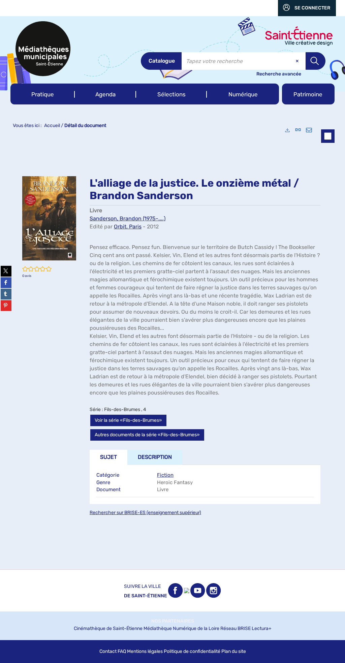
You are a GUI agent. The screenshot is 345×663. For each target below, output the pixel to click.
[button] (42, 94)
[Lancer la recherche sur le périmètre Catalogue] (315, 61)
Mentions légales (145, 651)
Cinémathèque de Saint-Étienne (108, 628)
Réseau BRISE (235, 628)
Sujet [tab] (108, 457)
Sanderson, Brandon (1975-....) (127, 218)
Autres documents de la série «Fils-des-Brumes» (147, 435)
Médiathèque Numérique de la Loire (181, 628)
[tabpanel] (172, 345)
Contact (108, 651)
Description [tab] (155, 457)
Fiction (165, 475)
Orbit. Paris (128, 226)
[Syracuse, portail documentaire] (42, 48)
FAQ (122, 651)
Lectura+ (262, 628)
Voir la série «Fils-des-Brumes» (128, 420)
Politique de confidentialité (192, 651)
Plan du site (233, 651)
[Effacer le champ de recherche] (298, 61)
